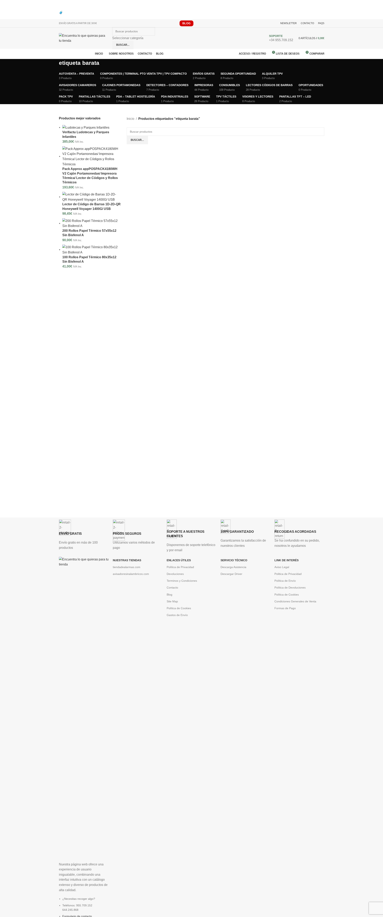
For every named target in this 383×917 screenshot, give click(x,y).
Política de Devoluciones (290, 587)
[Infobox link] (191, 39)
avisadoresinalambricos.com (131, 573)
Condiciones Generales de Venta (295, 601)
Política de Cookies (179, 608)
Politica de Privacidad (288, 573)
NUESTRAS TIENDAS (127, 560)
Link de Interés (286, 560)
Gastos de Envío (177, 615)
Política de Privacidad (180, 567)
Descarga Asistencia (233, 567)
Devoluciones (175, 573)
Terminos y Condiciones (182, 580)
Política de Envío (285, 580)
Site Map (172, 601)
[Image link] (84, 707)
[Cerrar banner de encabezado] (5, 5)
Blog (169, 594)
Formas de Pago (285, 608)
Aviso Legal (281, 567)
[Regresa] (54, 65)
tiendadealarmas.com (126, 567)
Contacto (172, 587)
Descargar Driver (231, 573)
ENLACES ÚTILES (179, 560)
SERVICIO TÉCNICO (234, 560)
